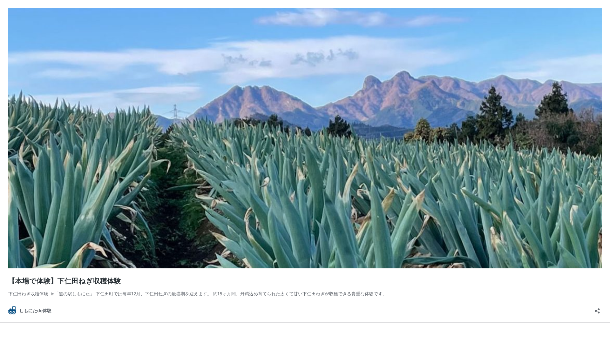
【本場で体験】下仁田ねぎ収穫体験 (64, 281)
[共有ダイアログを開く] (597, 309)
